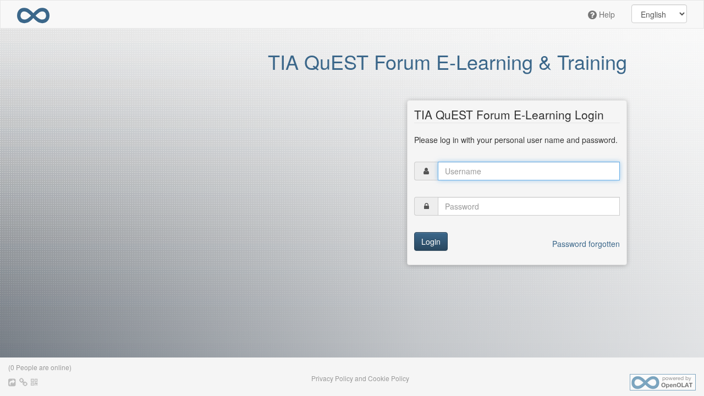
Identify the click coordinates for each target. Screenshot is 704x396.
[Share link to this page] (13, 381)
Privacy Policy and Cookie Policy (360, 378)
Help (606, 14)
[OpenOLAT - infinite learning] (33, 14)
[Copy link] (24, 381)
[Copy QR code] (34, 381)
